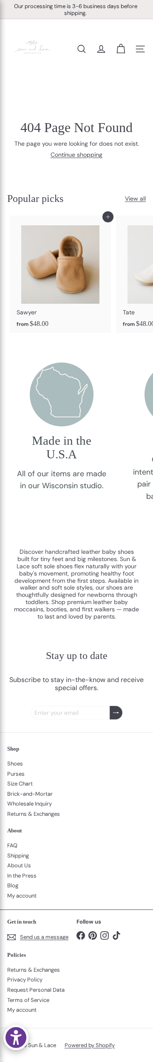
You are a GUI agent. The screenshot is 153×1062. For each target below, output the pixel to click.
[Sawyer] (60, 274)
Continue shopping (76, 154)
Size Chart (20, 783)
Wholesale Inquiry (29, 803)
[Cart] (120, 49)
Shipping (18, 855)
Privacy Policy (24, 979)
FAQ (12, 845)
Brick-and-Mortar (30, 793)
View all (135, 198)
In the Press (22, 875)
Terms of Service (28, 1000)
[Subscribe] (116, 713)
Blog (12, 885)
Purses (16, 773)
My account (22, 895)
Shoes (15, 763)
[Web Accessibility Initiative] (16, 1037)
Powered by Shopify (90, 1045)
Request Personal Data (36, 989)
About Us (19, 865)
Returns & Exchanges (33, 813)
